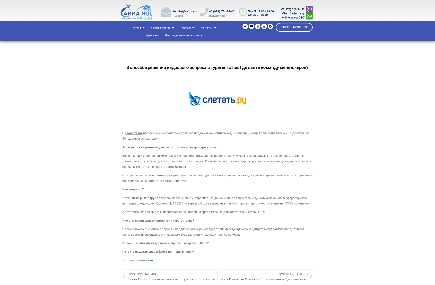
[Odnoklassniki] (257, 26)
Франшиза (152, 35)
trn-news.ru (145, 260)
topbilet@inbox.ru (184, 11)
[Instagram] (264, 26)
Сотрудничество (160, 27)
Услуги (137, 27)
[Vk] (245, 26)
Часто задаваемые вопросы (182, 35)
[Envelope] (251, 26)
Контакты (206, 27)
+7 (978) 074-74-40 (221, 11)
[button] (294, 27)
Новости (186, 27)
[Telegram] (270, 26)
